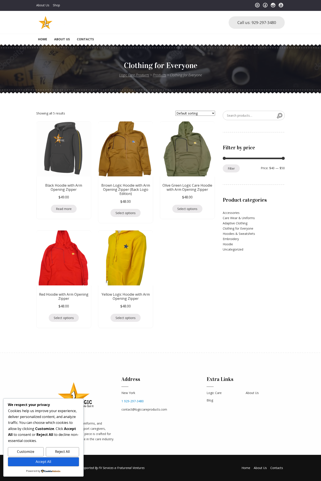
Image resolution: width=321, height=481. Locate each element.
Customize (25, 451)
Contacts (85, 39)
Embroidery (231, 239)
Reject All (62, 451)
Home (42, 39)
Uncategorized (233, 249)
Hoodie (228, 244)
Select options (126, 213)
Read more (64, 209)
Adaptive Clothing (235, 223)
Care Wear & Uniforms (239, 218)
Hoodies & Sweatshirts (239, 234)
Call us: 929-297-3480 (256, 22)
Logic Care (214, 393)
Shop (56, 5)
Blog (210, 400)
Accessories (231, 213)
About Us (42, 5)
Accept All (43, 461)
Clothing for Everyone (238, 228)
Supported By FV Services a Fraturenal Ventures (112, 468)
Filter (231, 168)
